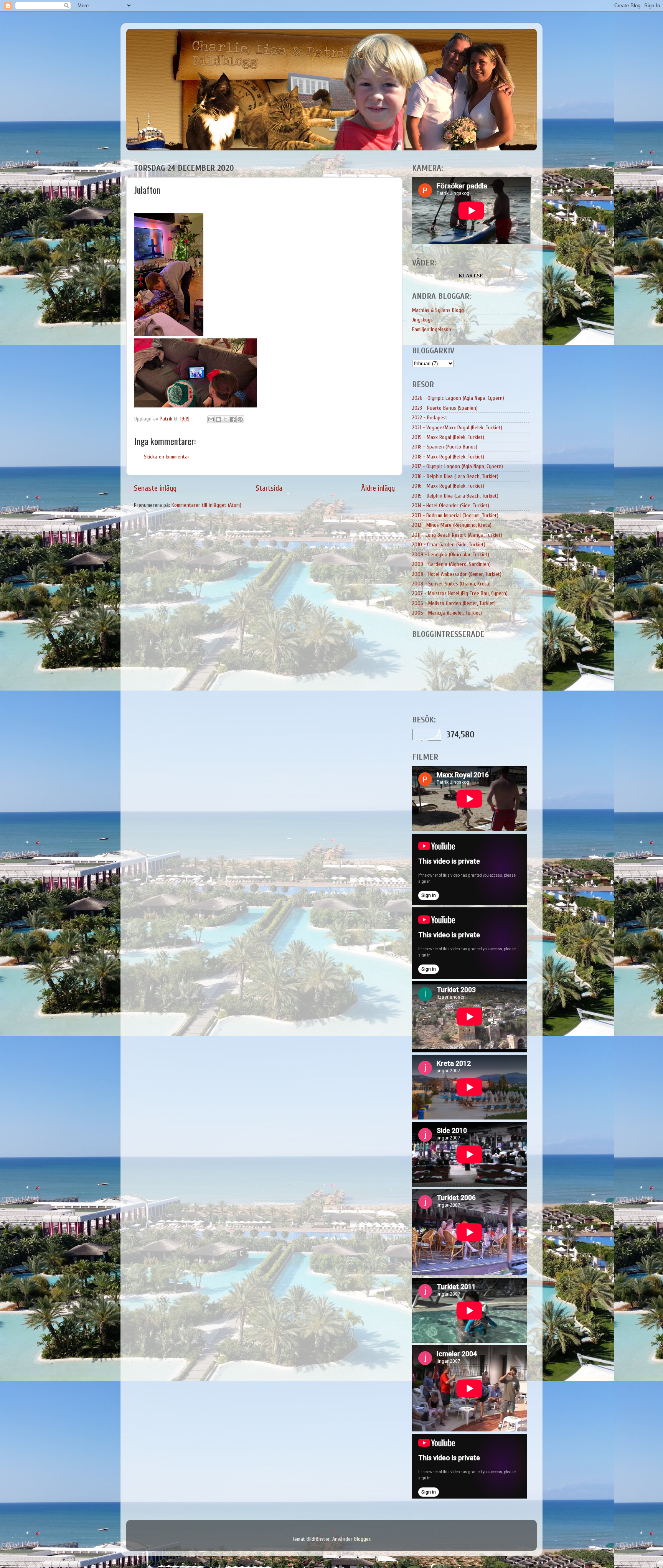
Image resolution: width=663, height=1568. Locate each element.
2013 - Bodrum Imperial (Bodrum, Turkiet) (455, 515)
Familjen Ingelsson (431, 329)
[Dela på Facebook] (233, 419)
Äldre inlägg (378, 488)
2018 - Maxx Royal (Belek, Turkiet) (448, 456)
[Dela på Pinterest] (240, 419)
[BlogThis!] (218, 419)
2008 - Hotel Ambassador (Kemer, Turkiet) (456, 574)
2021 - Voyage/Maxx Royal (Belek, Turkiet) (457, 427)
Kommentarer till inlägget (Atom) (206, 505)
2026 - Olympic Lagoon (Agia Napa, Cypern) (458, 398)
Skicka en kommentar (167, 456)
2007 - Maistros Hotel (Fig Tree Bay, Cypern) (460, 593)
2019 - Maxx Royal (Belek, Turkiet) (448, 437)
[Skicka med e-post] (211, 419)
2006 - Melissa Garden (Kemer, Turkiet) (454, 603)
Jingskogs (422, 320)
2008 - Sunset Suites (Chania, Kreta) (451, 583)
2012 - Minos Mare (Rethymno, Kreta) (451, 525)
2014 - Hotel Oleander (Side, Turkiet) (450, 505)
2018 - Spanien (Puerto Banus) (444, 447)
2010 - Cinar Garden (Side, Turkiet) (448, 544)
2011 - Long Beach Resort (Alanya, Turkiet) (457, 535)
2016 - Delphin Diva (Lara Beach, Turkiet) (455, 476)
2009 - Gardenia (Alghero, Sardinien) (451, 564)
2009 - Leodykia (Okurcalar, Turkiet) (450, 554)
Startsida (269, 488)
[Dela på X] (225, 419)
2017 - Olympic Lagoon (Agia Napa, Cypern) (457, 466)
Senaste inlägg (155, 488)
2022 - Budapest (429, 417)
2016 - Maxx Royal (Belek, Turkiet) (448, 486)
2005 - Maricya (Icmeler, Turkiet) (447, 613)
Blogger (362, 1539)
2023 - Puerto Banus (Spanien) (445, 408)
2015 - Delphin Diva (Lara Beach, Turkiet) (455, 496)
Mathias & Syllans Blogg (438, 310)
